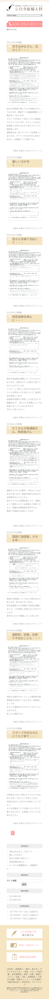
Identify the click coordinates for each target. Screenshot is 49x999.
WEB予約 (25, 982)
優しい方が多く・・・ (18, 855)
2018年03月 (15, 896)
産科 (27, 969)
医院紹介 (19, 969)
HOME (10, 969)
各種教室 (31, 977)
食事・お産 (28, 974)
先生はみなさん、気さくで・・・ (23, 852)
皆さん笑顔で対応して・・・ (21, 858)
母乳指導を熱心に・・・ (19, 862)
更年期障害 (16, 974)
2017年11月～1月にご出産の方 (24, 912)
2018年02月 (15, 900)
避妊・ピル (29, 972)
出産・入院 (20, 977)
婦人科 (35, 969)
